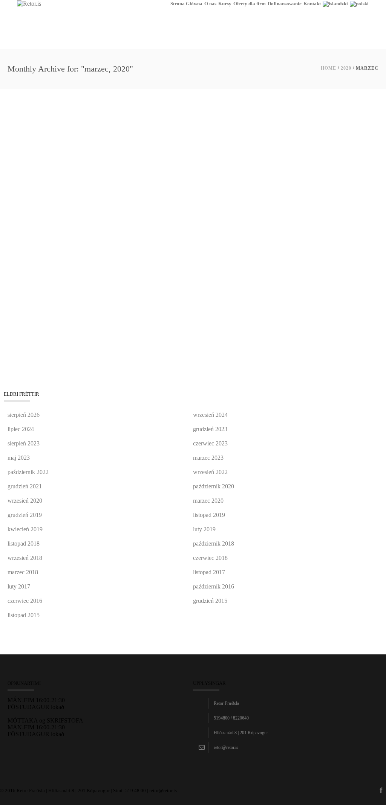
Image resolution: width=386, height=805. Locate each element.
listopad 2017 (209, 572)
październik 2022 (28, 472)
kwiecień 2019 (25, 529)
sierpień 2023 (24, 443)
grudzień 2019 (25, 515)
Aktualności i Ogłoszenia (33, 133)
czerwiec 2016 (25, 601)
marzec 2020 (208, 500)
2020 (346, 68)
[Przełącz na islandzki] (335, 16)
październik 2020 (213, 486)
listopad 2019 (209, 515)
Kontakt (312, 3)
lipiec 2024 (21, 429)
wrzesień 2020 (25, 500)
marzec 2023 (208, 457)
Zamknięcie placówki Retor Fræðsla (68, 215)
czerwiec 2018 (210, 558)
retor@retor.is (226, 747)
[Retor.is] (29, 3)
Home (328, 68)
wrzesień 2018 (25, 558)
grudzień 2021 (25, 486)
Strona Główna (186, 3)
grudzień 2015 (210, 601)
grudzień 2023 (210, 429)
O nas (210, 3)
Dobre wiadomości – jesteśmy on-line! (71, 124)
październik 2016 (213, 586)
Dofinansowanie (285, 3)
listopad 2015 (24, 615)
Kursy (224, 3)
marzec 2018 (23, 572)
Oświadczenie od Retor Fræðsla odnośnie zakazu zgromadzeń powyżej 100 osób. (139, 306)
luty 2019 (204, 529)
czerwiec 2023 (210, 443)
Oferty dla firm (249, 3)
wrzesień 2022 (210, 472)
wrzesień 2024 (210, 415)
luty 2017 (19, 586)
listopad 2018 (24, 543)
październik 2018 (213, 543)
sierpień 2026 (24, 415)
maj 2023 (19, 457)
